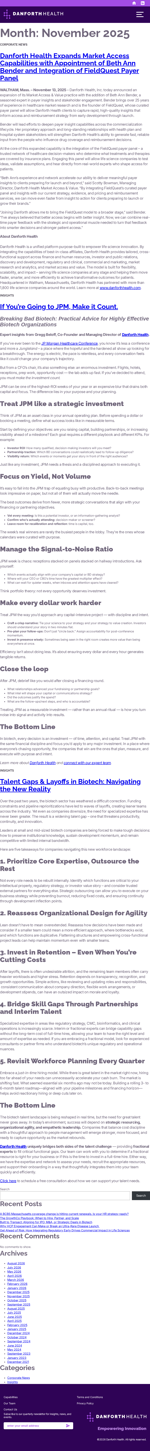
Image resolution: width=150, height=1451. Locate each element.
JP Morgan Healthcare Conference (69, 343)
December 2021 (18, 1362)
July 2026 (14, 1267)
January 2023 (16, 1358)
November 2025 (18, 1296)
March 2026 (15, 1280)
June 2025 (14, 1317)
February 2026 (17, 1284)
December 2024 (18, 1333)
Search (5, 1189)
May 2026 (14, 1271)
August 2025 (16, 1308)
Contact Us (10, 1409)
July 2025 (14, 1312)
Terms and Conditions (90, 1397)
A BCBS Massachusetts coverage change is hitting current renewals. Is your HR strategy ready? (64, 1214)
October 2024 (17, 1337)
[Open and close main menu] (140, 14)
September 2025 (18, 1304)
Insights (12, 1382)
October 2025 (16, 1300)
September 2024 (18, 1341)
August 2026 (16, 1263)
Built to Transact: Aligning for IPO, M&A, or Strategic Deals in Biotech (46, 1222)
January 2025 (16, 1329)
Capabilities (11, 1397)
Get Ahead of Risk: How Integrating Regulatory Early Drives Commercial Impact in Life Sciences (65, 1230)
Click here (8, 1181)
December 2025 (18, 1292)
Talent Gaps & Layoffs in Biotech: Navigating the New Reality (70, 785)
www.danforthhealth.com (120, 288)
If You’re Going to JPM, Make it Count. (59, 307)
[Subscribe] (68, 1426)
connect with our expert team (87, 763)
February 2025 (17, 1325)
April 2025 (14, 1321)
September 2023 (18, 1353)
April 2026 (14, 1276)
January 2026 (16, 1288)
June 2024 (14, 1345)
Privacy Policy (85, 1403)
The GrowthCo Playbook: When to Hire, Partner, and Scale (39, 1218)
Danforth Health (135, 334)
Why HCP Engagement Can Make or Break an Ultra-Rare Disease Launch (50, 1226)
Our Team (9, 1403)
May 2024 (14, 1349)
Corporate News (18, 1378)
